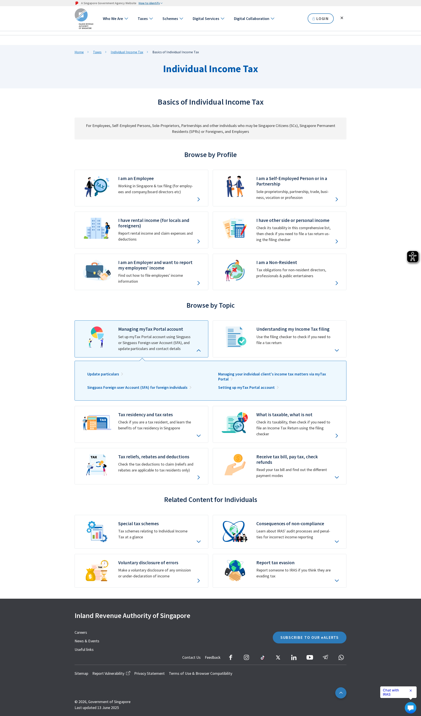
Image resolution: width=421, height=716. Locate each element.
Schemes (170, 18)
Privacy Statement (149, 673)
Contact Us (191, 657)
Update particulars (103, 374)
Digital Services (206, 18)
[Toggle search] (341, 18)
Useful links (84, 649)
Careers (81, 632)
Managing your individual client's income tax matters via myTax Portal (272, 376)
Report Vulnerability (108, 673)
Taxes (143, 18)
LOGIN (322, 18)
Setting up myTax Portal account (246, 387)
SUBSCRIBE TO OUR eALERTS (309, 637)
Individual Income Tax (127, 52)
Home (79, 52)
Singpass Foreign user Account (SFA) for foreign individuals (137, 387)
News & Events (87, 640)
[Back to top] (340, 692)
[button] (141, 338)
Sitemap (81, 673)
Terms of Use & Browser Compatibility (200, 673)
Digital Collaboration (251, 18)
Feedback (213, 657)
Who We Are (113, 18)
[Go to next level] (126, 18)
